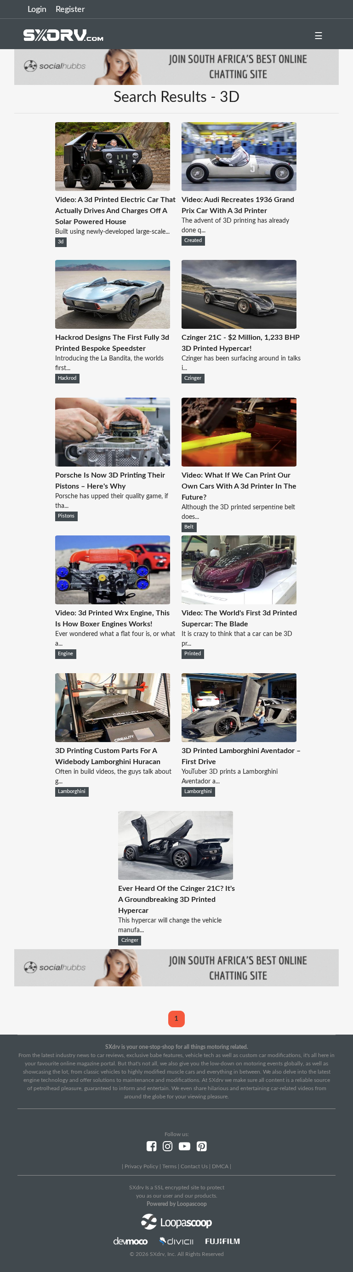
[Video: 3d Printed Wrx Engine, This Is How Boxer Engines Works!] (112, 602)
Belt (189, 527)
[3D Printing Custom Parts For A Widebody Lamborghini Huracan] (112, 739)
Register (70, 10)
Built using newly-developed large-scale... (112, 232)
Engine (65, 654)
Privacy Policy (141, 1166)
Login (37, 10)
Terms (169, 1166)
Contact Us (194, 1166)
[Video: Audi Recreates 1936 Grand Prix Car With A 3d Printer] (239, 188)
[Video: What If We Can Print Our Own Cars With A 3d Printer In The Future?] (239, 464)
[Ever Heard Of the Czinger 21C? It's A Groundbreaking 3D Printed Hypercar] (175, 877)
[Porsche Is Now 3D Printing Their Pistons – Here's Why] (112, 464)
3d (60, 242)
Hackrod (67, 378)
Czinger (192, 378)
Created (193, 240)
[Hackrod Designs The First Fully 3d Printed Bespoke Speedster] (112, 326)
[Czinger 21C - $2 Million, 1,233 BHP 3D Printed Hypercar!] (239, 326)
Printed (192, 654)
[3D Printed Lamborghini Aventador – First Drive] (239, 739)
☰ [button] (318, 36)
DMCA (220, 1166)
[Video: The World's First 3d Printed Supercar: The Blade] (239, 602)
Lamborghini (71, 791)
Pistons (66, 516)
